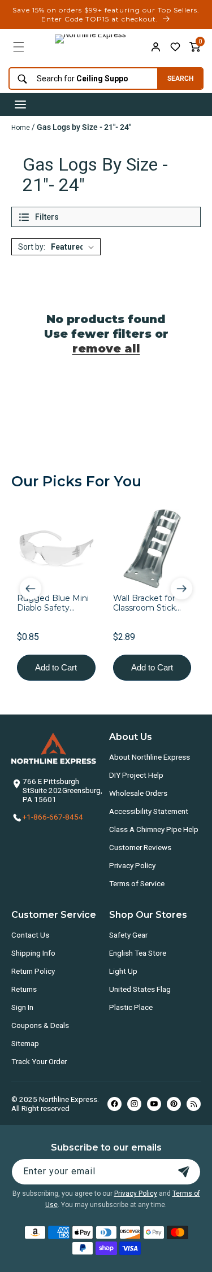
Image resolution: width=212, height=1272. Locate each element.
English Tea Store (137, 952)
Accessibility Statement (148, 811)
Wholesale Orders (138, 793)
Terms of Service (137, 883)
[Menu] (18, 46)
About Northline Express (149, 756)
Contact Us (30, 934)
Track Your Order (39, 1061)
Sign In (22, 1007)
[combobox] (80, 79)
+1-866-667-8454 (53, 816)
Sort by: (31, 246)
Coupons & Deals (40, 1025)
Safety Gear (128, 934)
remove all (106, 348)
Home (20, 128)
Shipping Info (33, 952)
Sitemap (25, 1043)
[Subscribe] (183, 1171)
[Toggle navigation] (20, 104)
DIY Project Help (136, 774)
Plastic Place (131, 1007)
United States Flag (140, 989)
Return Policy (33, 970)
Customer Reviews (140, 847)
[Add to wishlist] (175, 46)
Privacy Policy (132, 865)
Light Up (123, 970)
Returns (24, 989)
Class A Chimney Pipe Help (153, 829)
